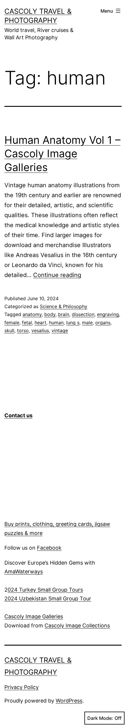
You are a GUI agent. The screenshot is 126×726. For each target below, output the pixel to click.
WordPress (69, 701)
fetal (27, 322)
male (87, 322)
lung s (72, 322)
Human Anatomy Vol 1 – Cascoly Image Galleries (62, 154)
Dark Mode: (100, 718)
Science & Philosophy (63, 306)
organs (102, 322)
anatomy (32, 314)
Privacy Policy (21, 687)
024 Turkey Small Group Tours (45, 590)
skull (9, 330)
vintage (60, 330)
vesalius (40, 330)
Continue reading (57, 274)
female (11, 322)
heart (40, 322)
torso (23, 330)
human (56, 322)
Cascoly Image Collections (77, 625)
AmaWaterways (23, 571)
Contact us (18, 415)
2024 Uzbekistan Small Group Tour (47, 598)
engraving (108, 314)
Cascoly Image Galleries (33, 616)
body (49, 314)
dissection (83, 314)
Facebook (49, 548)
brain (63, 314)
